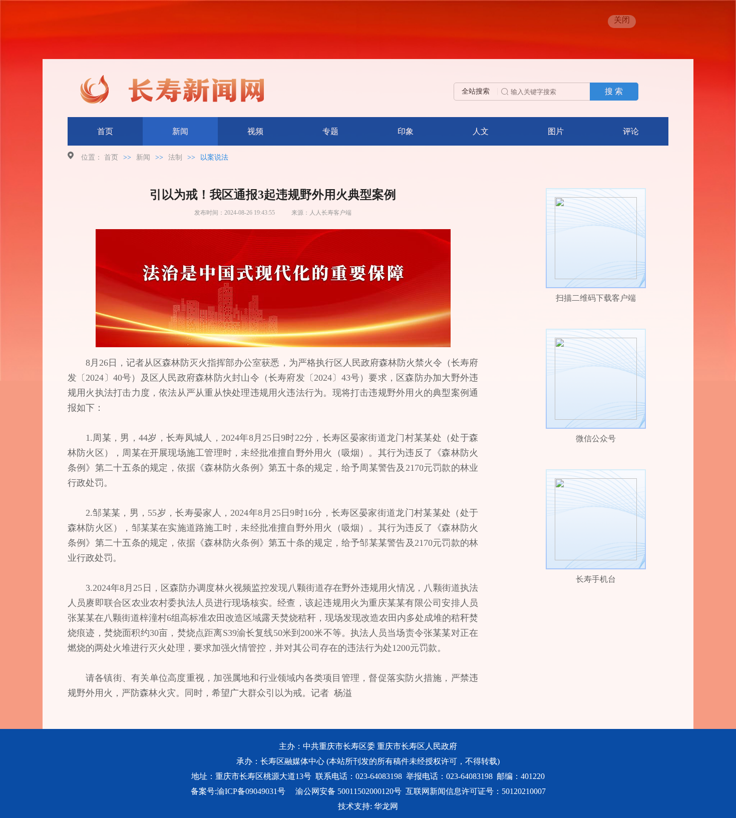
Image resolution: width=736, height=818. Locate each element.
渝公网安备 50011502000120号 (348, 791)
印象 (406, 131)
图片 (556, 131)
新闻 (180, 131)
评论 (631, 131)
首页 (105, 131)
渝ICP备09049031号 (251, 791)
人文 (481, 131)
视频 (255, 131)
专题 (330, 131)
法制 (175, 157)
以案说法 (214, 157)
